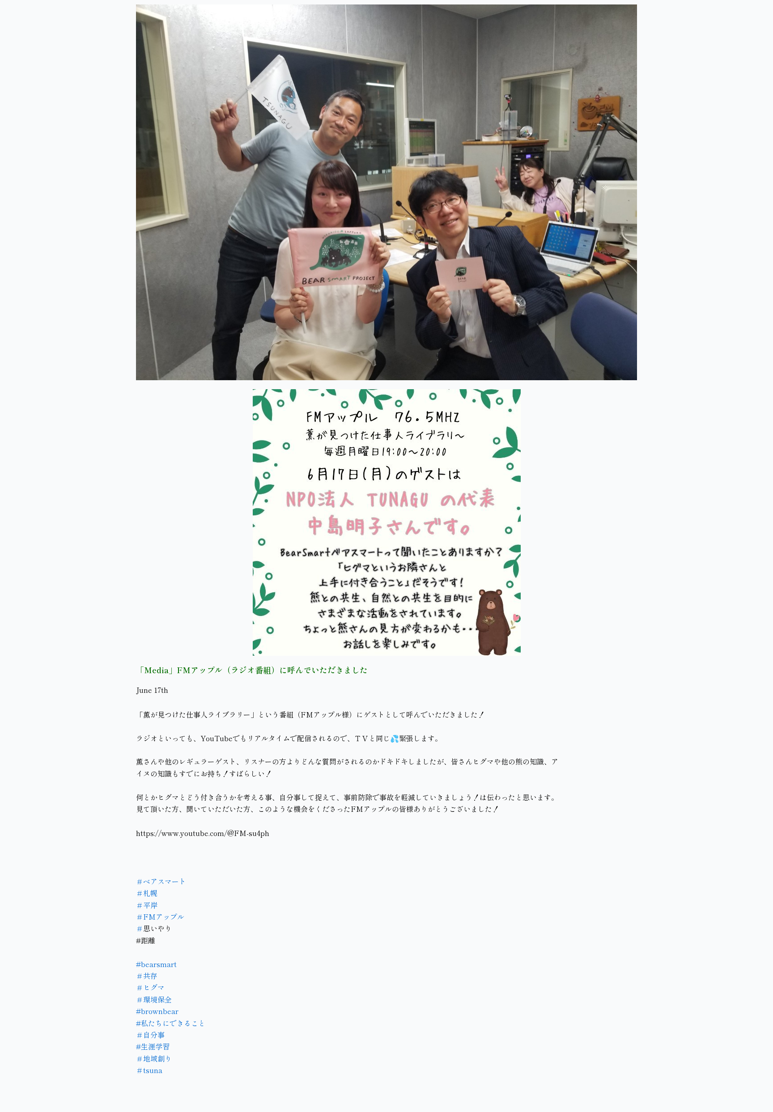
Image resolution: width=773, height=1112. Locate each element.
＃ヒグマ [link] (150, 987)
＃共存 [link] (146, 975)
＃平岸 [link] (146, 905)
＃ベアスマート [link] (161, 881)
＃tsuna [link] (149, 1070)
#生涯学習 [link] (153, 1046)
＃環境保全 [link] (154, 999)
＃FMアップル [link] (160, 916)
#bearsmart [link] (156, 964)
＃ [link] (139, 928)
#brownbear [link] (157, 1011)
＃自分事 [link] (150, 1034)
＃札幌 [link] (146, 892)
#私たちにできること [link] (170, 1023)
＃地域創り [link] (154, 1058)
